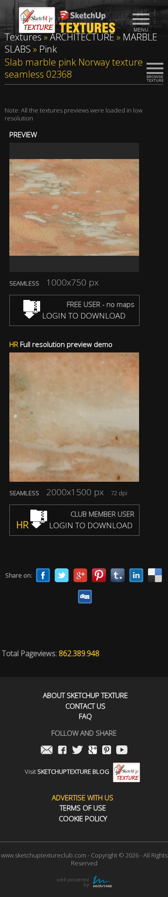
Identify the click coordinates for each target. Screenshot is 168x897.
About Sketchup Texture (85, 695)
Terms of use (83, 808)
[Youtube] (121, 750)
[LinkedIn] (136, 575)
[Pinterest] (99, 575)
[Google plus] (80, 575)
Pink (48, 49)
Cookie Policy (83, 818)
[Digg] (85, 597)
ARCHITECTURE (82, 37)
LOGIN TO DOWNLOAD (83, 315)
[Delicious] (155, 575)
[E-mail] (47, 750)
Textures (23, 37)
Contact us (85, 706)
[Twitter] (62, 575)
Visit (67, 771)
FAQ (85, 716)
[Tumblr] (118, 575)
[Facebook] (43, 575)
